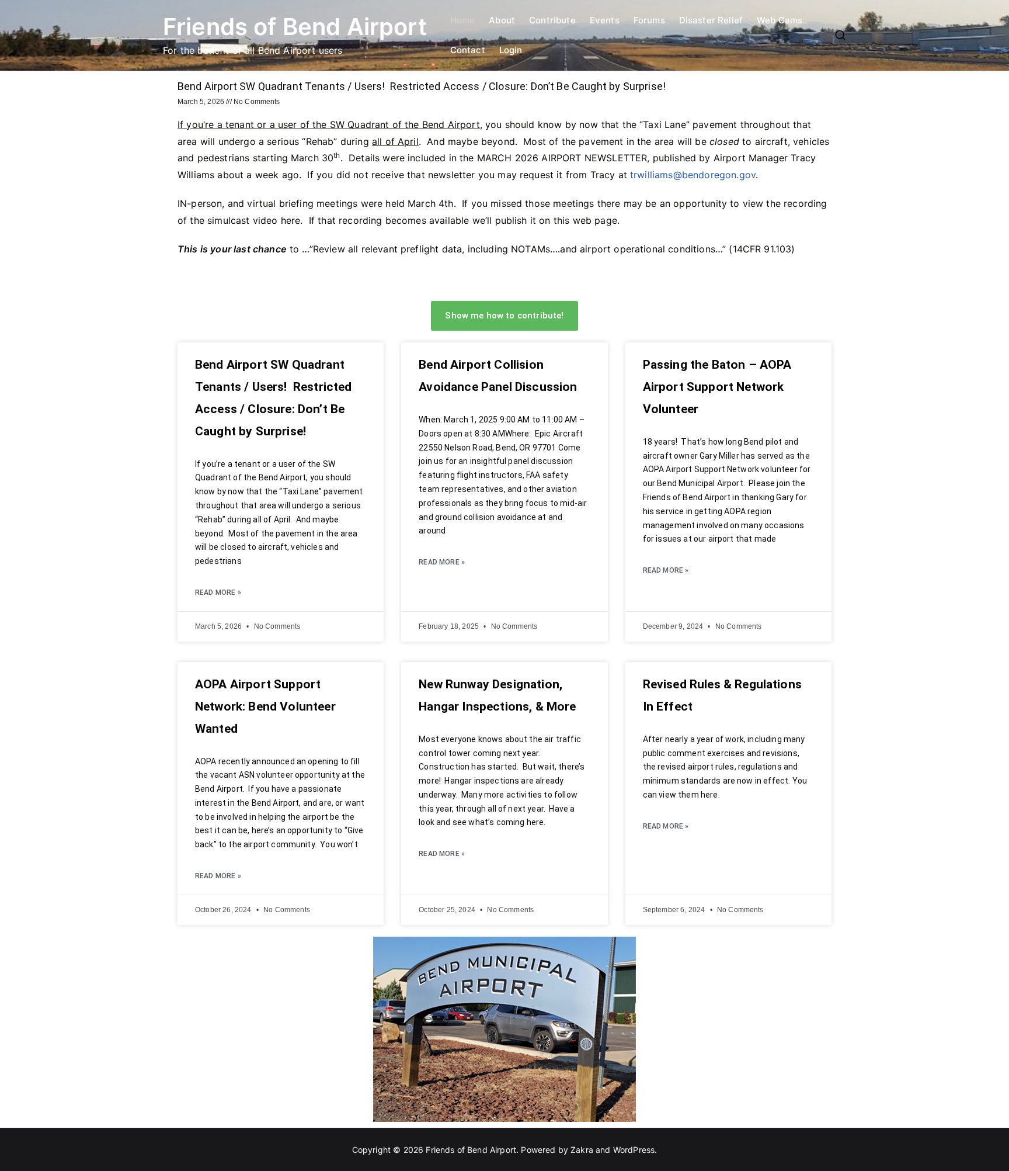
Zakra (581, 1150)
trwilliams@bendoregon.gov (693, 175)
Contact (467, 50)
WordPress (634, 1150)
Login (511, 50)
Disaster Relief (711, 20)
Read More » (218, 592)
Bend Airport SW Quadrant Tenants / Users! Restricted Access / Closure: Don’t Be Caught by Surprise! (422, 86)
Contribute (552, 20)
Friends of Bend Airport (295, 26)
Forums (649, 20)
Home (462, 20)
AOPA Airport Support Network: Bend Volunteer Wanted (265, 706)
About (502, 20)
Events (605, 20)
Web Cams (779, 20)
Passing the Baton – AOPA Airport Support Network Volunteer (717, 387)
